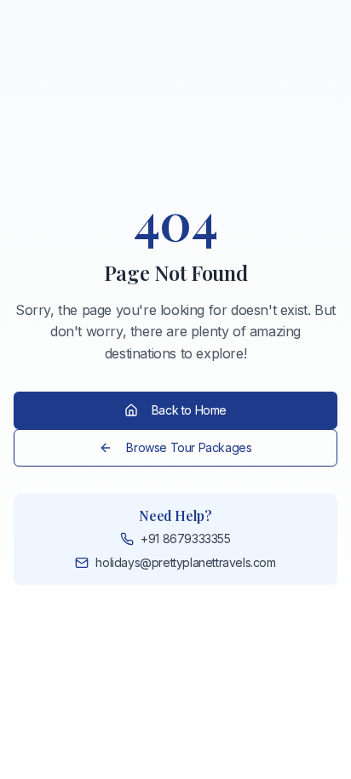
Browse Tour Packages (188, 447)
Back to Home (189, 410)
